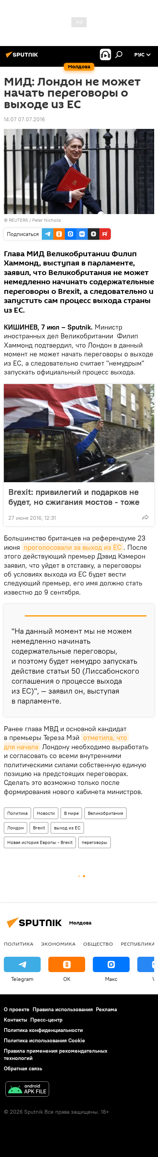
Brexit (39, 828)
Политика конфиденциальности (43, 1030)
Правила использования (63, 1009)
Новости (46, 813)
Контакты (15, 1019)
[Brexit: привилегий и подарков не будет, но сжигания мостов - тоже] (79, 433)
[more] (145, 517)
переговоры (94, 842)
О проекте (17, 1009)
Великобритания (105, 813)
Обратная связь (23, 1068)
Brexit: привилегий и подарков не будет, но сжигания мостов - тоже (74, 497)
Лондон (15, 828)
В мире (71, 813)
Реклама (106, 1009)
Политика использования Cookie (44, 1040)
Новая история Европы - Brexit (39, 842)
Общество (98, 943)
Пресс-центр (46, 1019)
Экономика (58, 943)
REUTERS (18, 220)
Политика (17, 813)
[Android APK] (27, 1090)
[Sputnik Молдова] (23, 57)
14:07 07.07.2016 (24, 119)
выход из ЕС (67, 828)
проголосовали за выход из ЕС (73, 547)
